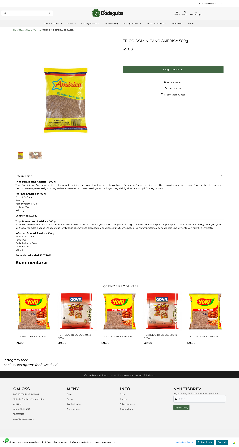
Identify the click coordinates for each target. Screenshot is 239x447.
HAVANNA (177, 23)
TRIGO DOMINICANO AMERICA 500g (58, 30)
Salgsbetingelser (74, 404)
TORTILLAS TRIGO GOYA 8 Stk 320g (74, 336)
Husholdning (111, 23)
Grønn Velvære (73, 409)
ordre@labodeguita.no (23, 419)
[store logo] (107, 13)
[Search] (50, 13)
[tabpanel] (33, 320)
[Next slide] (221, 321)
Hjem (15, 30)
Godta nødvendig (205, 442)
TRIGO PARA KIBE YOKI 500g (31, 336)
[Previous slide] (17, 321)
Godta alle (222, 442)
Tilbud (191, 23)
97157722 (20, 414)
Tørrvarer (38, 30)
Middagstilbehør (26, 30)
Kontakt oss (209, 3)
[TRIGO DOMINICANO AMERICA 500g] (66, 97)
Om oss (70, 399)
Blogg (200, 3)
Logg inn (218, 3)
